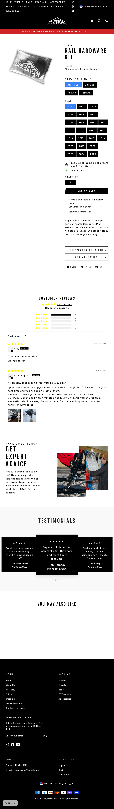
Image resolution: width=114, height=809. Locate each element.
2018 (91, 138)
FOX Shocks (41, 2)
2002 (70, 106)
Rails (61, 689)
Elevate (62, 685)
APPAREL (10, 6)
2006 (82, 114)
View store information (80, 212)
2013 (81, 130)
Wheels (62, 680)
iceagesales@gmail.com (26, 770)
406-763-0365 (20, 765)
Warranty (10, 689)
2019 (102, 138)
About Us (10, 685)
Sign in (62, 765)
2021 (81, 146)
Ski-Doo (90, 84)
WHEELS (18, 2)
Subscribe (64, 774)
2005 (70, 114)
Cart (61, 770)
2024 (82, 154)
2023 (70, 154)
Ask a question (86, 257)
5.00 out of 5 (64, 304)
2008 (70, 122)
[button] (42, 315)
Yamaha (86, 92)
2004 (93, 106)
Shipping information (86, 250)
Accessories (65, 699)
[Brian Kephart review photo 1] (14, 415)
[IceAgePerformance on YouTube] (18, 744)
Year (68, 101)
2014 (91, 130)
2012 (70, 130)
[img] (15, 344)
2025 (93, 154)
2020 (70, 146)
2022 (93, 146)
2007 (93, 114)
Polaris (71, 92)
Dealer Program (14, 703)
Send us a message (15, 708)
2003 (82, 106)
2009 (82, 122)
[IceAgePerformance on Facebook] (12, 744)
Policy (9, 694)
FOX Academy (41, 6)
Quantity (72, 177)
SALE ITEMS (24, 6)
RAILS (29, 2)
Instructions (57, 6)
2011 (103, 122)
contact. (11, 492)
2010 (92, 122)
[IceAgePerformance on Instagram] (7, 744)
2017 (81, 138)
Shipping (69, 69)
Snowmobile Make (78, 79)
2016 (70, 138)
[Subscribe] (45, 735)
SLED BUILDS (12, 11)
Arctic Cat (73, 84)
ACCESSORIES (57, 2)
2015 (102, 130)
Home (68, 45)
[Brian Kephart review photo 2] (29, 415)
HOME (9, 2)
